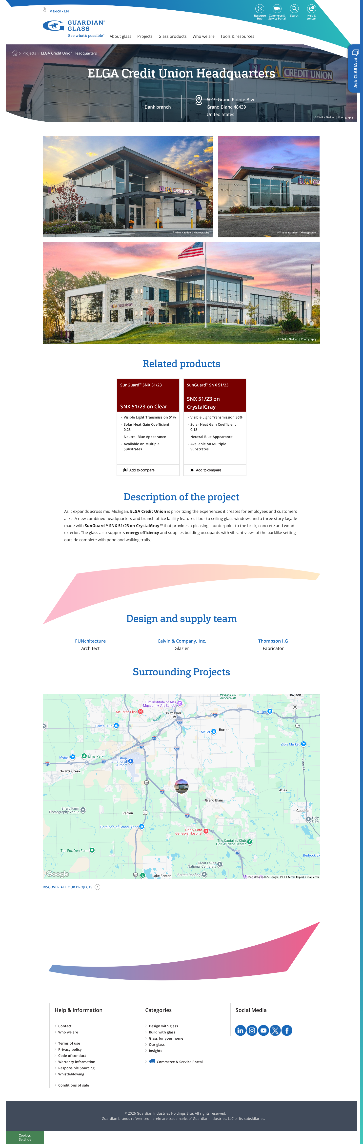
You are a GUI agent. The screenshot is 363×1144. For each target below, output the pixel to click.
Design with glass (163, 1026)
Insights (155, 1050)
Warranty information (76, 1061)
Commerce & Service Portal (180, 1061)
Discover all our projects (67, 887)
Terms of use (69, 1043)
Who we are (68, 1032)
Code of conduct (72, 1055)
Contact (65, 1026)
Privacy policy (70, 1049)
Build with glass (162, 1032)
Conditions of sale (73, 1085)
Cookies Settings (25, 1137)
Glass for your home (166, 1038)
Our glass (157, 1044)
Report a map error (307, 877)
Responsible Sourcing (76, 1068)
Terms (291, 877)
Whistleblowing (71, 1074)
